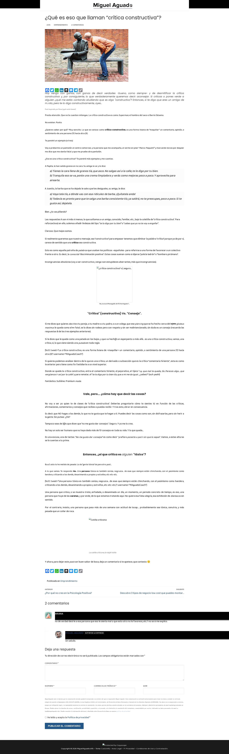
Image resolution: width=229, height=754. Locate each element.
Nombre (49, 686)
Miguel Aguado (74, 633)
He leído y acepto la (68, 717)
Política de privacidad (78, 717)
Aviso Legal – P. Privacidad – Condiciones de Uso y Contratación (140, 748)
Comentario (51, 663)
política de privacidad (123, 711)
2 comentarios (77, 25)
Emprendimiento (61, 25)
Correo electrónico (105, 686)
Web (145, 686)
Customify (105, 748)
